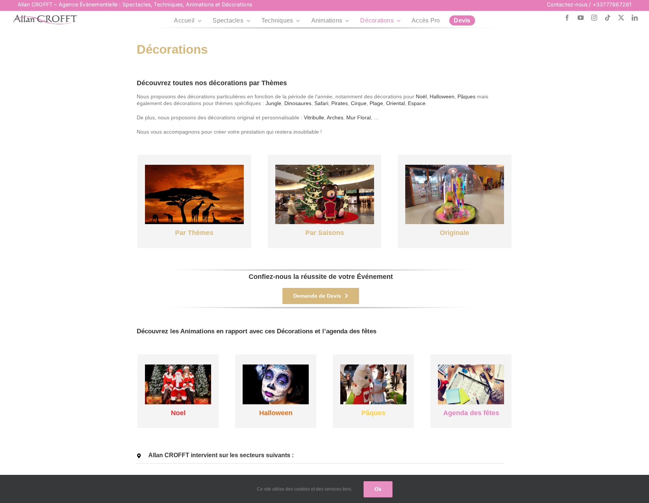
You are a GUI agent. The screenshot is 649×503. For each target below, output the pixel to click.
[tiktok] (608, 18)
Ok (378, 489)
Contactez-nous (567, 4)
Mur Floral (358, 117)
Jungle (273, 103)
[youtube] (581, 18)
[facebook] (567, 18)
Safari (321, 103)
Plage (376, 103)
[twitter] (621, 18)
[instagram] (594, 18)
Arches (335, 117)
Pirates (339, 103)
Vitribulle (314, 117)
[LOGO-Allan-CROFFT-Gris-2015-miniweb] (45, 17)
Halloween (442, 96)
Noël (421, 96)
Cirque (359, 103)
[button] (321, 455)
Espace (417, 103)
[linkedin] (635, 18)
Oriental (395, 103)
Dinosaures (297, 103)
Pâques (466, 96)
